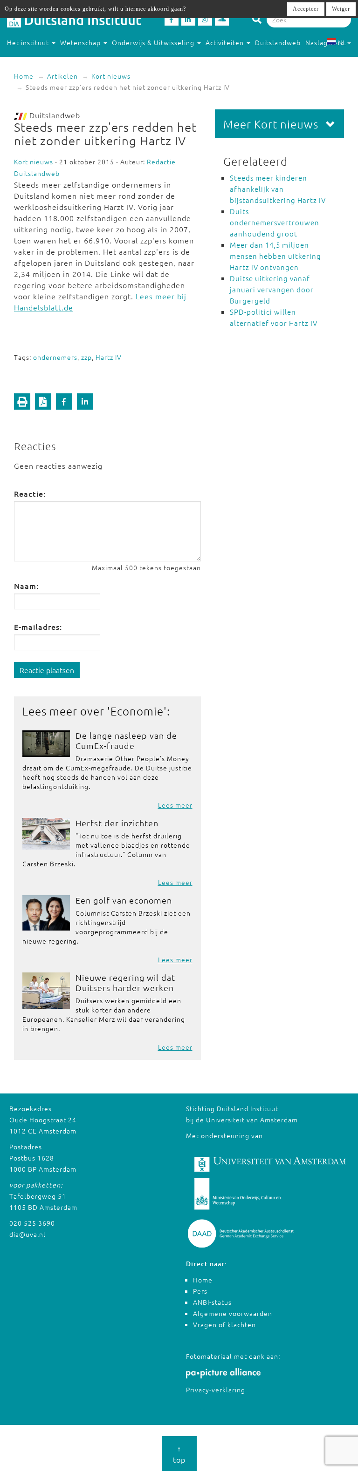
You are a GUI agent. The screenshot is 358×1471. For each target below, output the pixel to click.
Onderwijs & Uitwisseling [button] (154, 42)
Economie (137, 711)
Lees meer (175, 805)
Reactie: (30, 493)
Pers (200, 1291)
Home (24, 76)
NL (342, 42)
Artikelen (62, 76)
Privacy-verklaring (215, 1389)
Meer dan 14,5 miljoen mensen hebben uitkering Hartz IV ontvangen (275, 256)
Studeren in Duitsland (43, 61)
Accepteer (306, 9)
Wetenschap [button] (81, 42)
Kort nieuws (111, 76)
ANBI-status (212, 1302)
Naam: (26, 585)
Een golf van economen (124, 900)
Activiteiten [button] (226, 42)
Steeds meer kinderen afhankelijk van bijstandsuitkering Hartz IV (278, 189)
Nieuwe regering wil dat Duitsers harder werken (125, 982)
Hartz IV (109, 357)
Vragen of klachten (224, 1324)
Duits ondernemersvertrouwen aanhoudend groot (274, 222)
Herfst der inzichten (117, 822)
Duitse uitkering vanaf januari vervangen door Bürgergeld (272, 289)
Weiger (341, 9)
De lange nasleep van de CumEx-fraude (126, 740)
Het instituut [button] (29, 42)
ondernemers (55, 357)
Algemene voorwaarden (232, 1313)
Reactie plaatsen (47, 670)
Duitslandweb (278, 42)
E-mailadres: (38, 626)
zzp (86, 357)
